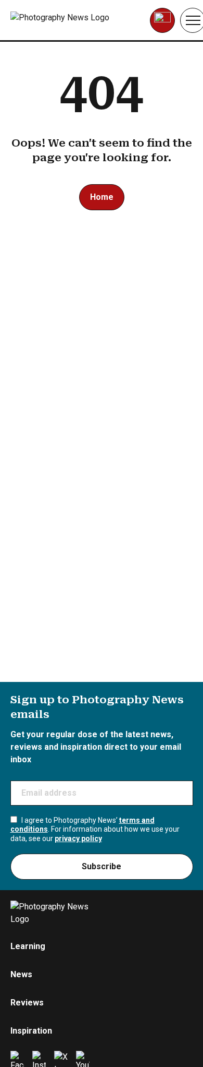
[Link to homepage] (76, 20)
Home (101, 197)
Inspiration (31, 1031)
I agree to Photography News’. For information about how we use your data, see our (95, 829)
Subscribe (101, 866)
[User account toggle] (162, 20)
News (21, 974)
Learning (27, 946)
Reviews (27, 1003)
